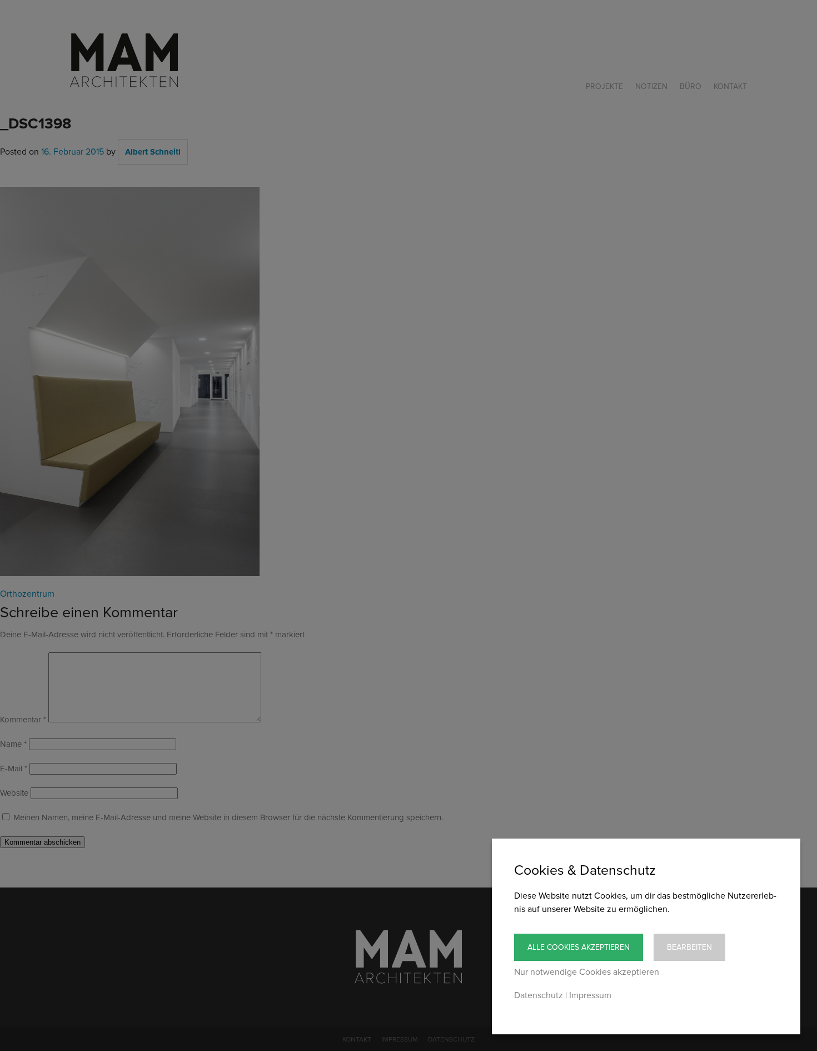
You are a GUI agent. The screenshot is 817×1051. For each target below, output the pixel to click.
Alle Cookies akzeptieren (578, 947)
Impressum (590, 995)
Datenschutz (538, 995)
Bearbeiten (689, 947)
